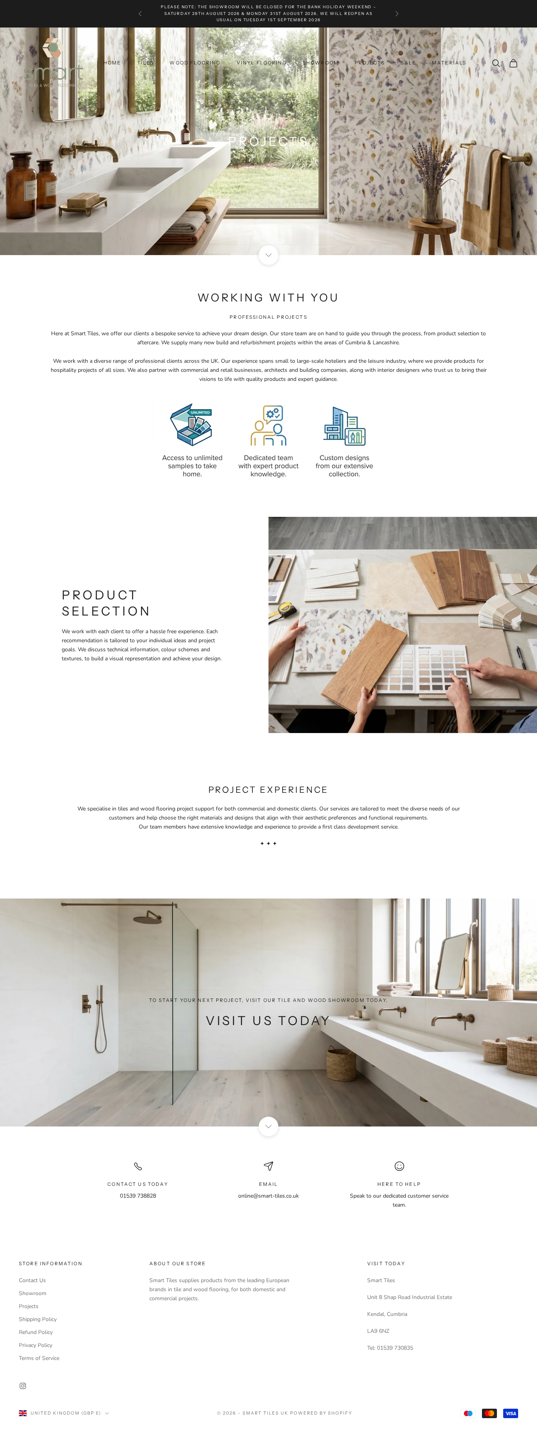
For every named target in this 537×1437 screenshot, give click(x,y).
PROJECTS (370, 63)
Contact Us (32, 1280)
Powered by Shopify (321, 1413)
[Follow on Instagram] (23, 1386)
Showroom (32, 1293)
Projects (29, 1306)
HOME (112, 63)
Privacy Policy (35, 1345)
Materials (449, 63)
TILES (145, 63)
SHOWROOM (321, 63)
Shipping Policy (38, 1319)
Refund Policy (36, 1332)
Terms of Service (39, 1358)
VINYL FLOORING (262, 63)
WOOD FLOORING (195, 63)
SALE (408, 63)
